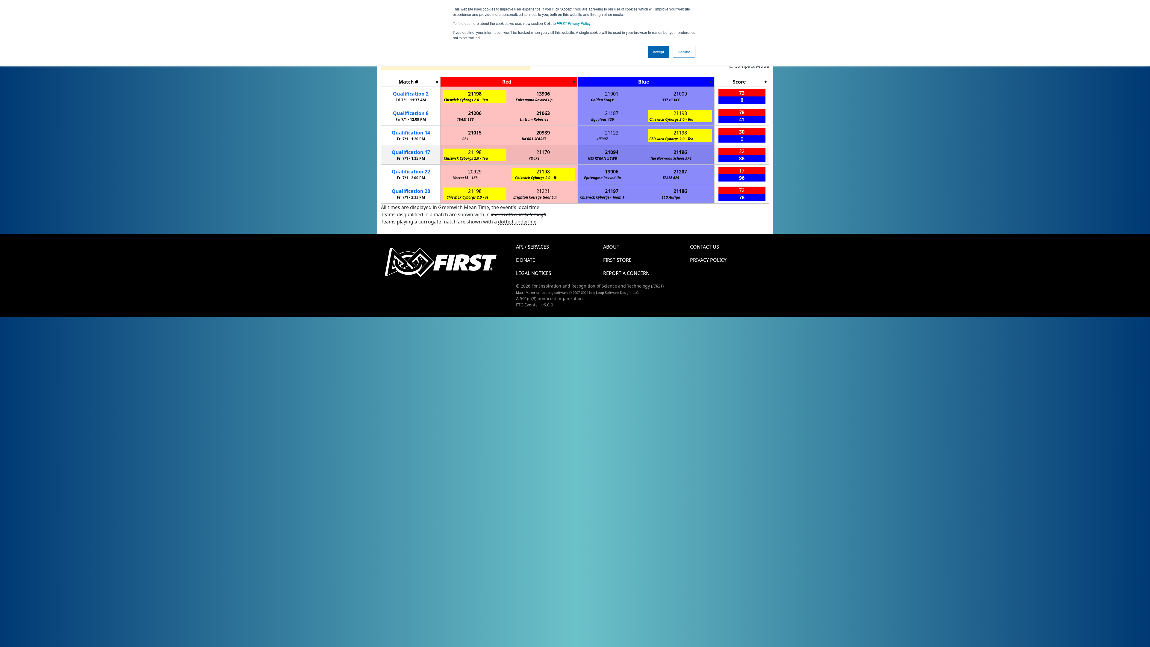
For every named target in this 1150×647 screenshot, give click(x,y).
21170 (543, 152)
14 (411, 132)
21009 (680, 93)
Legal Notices (533, 273)
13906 (543, 93)
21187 (611, 113)
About (611, 247)
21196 (680, 152)
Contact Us (704, 247)
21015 (475, 132)
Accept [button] (658, 51)
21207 (680, 171)
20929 (475, 171)
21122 (611, 132)
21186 (680, 191)
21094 (611, 152)
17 (411, 152)
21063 (543, 113)
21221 (543, 191)
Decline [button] (684, 51)
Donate (525, 260)
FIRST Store (617, 260)
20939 (543, 132)
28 (411, 191)
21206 (475, 113)
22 (411, 171)
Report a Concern (626, 273)
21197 (611, 191)
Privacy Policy (573, 23)
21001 (611, 93)
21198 (475, 93)
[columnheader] (411, 82)
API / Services (532, 247)
